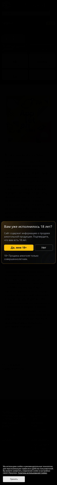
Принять (14, 479)
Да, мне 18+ (19, 247)
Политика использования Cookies (32, 473)
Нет (44, 247)
